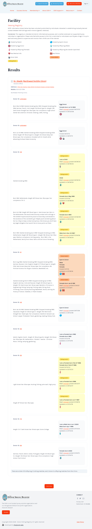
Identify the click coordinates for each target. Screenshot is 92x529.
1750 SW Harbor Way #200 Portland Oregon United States (35, 85)
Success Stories (22, 10)
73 (21, 417)
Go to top (49, 484)
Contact (79, 10)
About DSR (45, 10)
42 (21, 301)
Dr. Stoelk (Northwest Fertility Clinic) (30, 80)
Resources (69, 10)
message (66, 108)
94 (21, 444)
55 (21, 354)
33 (21, 150)
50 (21, 327)
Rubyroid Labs (18, 523)
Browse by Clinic (58, 3)
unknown (23, 97)
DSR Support (58, 10)
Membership (34, 10)
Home (12, 10)
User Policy (80, 520)
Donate (6, 511)
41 (20, 251)
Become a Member (75, 3)
